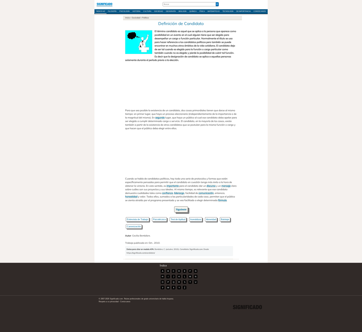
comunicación (206, 193)
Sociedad (158, 11)
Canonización (134, 226)
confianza (167, 193)
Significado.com (104, 4)
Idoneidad (211, 219)
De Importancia (243, 11)
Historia (136, 11)
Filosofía (112, 11)
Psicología (124, 11)
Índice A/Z (100, 11)
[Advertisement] (181, 85)
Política (145, 17)
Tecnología (227, 11)
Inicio (127, 17)
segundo (160, 117)
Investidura (195, 219)
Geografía (171, 11)
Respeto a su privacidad (108, 301)
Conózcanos (260, 11)
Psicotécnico (159, 219)
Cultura (147, 11)
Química (193, 11)
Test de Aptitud (178, 219)
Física (202, 11)
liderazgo (179, 193)
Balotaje (225, 219)
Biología (183, 11)
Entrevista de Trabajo (137, 219)
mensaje (226, 185)
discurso (211, 185)
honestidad (131, 196)
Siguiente (181, 209)
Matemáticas (214, 11)
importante (173, 185)
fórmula (222, 200)
